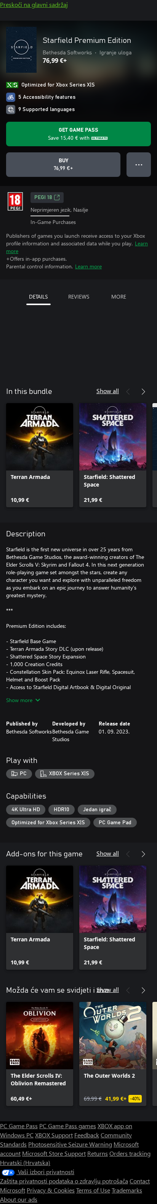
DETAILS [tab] (38, 296)
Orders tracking (130, 1153)
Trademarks (127, 1190)
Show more (19, 700)
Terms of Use (93, 1190)
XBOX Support (54, 1135)
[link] (39, 455)
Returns (97, 1153)
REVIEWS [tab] (78, 296)
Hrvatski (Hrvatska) (25, 1162)
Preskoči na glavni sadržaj (34, 4)
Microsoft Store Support (54, 1153)
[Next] (143, 391)
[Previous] (128, 391)
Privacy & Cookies (51, 1190)
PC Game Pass (19, 1126)
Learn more (88, 266)
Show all (107, 391)
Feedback (86, 1135)
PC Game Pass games (67, 1126)
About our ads (18, 1199)
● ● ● (139, 164)
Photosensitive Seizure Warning (70, 1144)
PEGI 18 (43, 197)
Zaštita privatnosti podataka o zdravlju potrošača (64, 1181)
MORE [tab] (118, 296)
